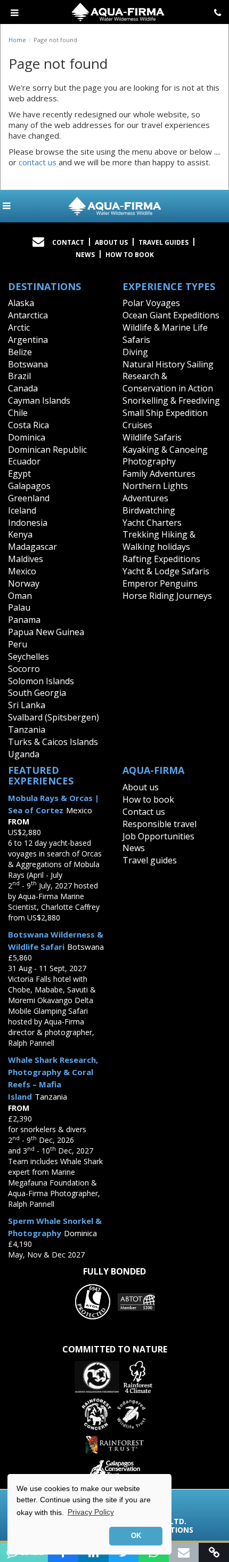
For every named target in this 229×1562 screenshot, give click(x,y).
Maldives (25, 559)
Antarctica (28, 315)
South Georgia (37, 693)
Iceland (22, 510)
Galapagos (29, 486)
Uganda (23, 754)
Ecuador (24, 461)
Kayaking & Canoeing (165, 449)
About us (140, 787)
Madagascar (32, 546)
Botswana (28, 364)
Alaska (21, 303)
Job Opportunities (158, 836)
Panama (24, 620)
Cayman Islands (39, 400)
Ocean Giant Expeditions (170, 315)
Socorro (24, 669)
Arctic (19, 327)
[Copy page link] (214, 1552)
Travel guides (149, 860)
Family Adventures (158, 473)
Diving (135, 352)
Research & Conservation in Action (167, 382)
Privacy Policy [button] (91, 1512)
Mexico (22, 571)
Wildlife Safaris (152, 437)
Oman (20, 596)
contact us (37, 162)
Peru (17, 644)
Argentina (28, 340)
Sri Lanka (26, 705)
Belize (20, 352)
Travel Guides (163, 242)
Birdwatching (148, 510)
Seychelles (28, 656)
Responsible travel (159, 824)
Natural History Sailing (168, 364)
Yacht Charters (152, 522)
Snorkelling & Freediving (171, 400)
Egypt (19, 473)
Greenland (29, 498)
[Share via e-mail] (184, 1552)
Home (17, 40)
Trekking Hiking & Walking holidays (158, 540)
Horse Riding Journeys (167, 596)
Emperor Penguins (160, 583)
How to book (129, 254)
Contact (68, 242)
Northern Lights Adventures (155, 492)
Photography (149, 461)
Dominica (26, 437)
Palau (19, 607)
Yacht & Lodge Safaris (165, 571)
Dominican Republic (47, 449)
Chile (18, 413)
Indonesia (27, 522)
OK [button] (136, 1536)
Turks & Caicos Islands (53, 742)
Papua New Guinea (46, 632)
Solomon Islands (41, 681)
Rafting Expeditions (161, 559)
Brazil (19, 376)
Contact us (143, 812)
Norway (23, 583)
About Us (111, 242)
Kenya (20, 534)
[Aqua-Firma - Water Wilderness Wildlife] (114, 206)
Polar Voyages (151, 303)
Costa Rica (28, 425)
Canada (23, 388)
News (85, 254)
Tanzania (26, 729)
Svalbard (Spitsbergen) (53, 717)
